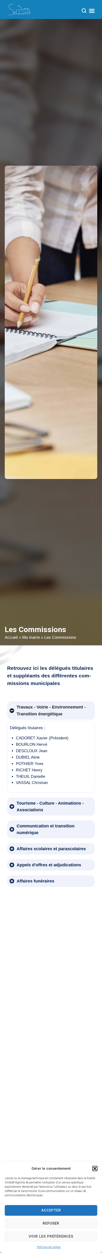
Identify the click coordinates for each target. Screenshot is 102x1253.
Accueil (11, 637)
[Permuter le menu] (92, 11)
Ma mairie (31, 637)
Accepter (51, 1210)
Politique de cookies (49, 1247)
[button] (95, 1168)
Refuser (51, 1223)
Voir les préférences (51, 1236)
